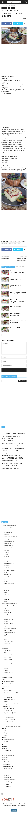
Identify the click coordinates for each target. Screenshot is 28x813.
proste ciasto (5, 243)
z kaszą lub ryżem (8, 641)
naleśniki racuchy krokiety (10, 628)
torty (5, 597)
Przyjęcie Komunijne (10, 713)
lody (7, 552)
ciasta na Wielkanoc (8, 606)
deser (15, 443)
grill (3, 679)
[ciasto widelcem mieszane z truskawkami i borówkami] (5, 294)
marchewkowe (8, 568)
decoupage (7, 775)
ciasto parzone (8, 548)
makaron (15, 453)
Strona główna (4, 5)
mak (11, 453)
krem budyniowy (5, 453)
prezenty (6, 784)
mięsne (6, 626)
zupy (5, 646)
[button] (26, 2)
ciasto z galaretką (8, 438)
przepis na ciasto (12, 243)
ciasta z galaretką (9, 539)
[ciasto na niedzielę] (5, 329)
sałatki (4, 748)
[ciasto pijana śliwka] (5, 308)
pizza (4, 737)
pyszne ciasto (5, 463)
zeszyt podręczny (6, 786)
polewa (6, 585)
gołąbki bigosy (7, 612)
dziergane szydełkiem (9, 779)
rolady (6, 592)
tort (7, 466)
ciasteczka (19, 431)
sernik (22, 463)
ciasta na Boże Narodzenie (9, 603)
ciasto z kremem (8, 441)
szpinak (3, 465)
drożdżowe (7, 559)
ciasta (9, 7)
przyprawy (5, 746)
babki (6, 530)
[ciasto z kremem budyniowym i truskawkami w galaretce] (5, 301)
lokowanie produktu (7, 684)
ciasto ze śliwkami (21, 241)
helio (13, 450)
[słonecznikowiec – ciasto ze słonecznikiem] (5, 322)
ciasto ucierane (13, 241)
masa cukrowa (8, 663)
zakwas (6, 735)
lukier (5, 661)
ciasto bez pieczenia (19, 433)
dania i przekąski (10, 717)
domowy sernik (5, 448)
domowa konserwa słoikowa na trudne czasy (22, 260)
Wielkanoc (7, 724)
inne (5, 652)
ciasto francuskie (7, 436)
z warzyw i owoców (9, 672)
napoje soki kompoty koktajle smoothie (14, 704)
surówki (6, 637)
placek (20, 455)
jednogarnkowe (8, 619)
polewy (6, 668)
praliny (6, 588)
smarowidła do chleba (8, 755)
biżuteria (6, 770)
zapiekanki (7, 643)
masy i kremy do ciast (9, 570)
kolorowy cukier (8, 657)
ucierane (12, 7)
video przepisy (6, 764)
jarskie (6, 617)
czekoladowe (7, 650)
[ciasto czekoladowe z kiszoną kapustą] (5, 315)
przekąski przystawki (8, 739)
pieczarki (11, 455)
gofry (6, 561)
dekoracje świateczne (9, 777)
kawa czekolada (8, 697)
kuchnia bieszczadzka (8, 681)
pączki (10, 463)
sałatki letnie (7, 750)
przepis (3, 458)
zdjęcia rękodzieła (7, 768)
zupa (15, 468)
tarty (5, 639)
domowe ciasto (20, 443)
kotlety (6, 621)
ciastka (3, 433)
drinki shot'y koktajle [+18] (11, 692)
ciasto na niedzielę (15, 328)
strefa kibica (5, 762)
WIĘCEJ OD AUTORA (20, 267)
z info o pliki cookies (7, 766)
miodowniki (7, 574)
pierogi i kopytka (8, 630)
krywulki (8, 773)
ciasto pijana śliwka (15, 306)
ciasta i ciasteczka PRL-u (10, 536)
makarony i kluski (8, 623)
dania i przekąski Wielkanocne (13, 726)
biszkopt (8, 431)
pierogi (15, 455)
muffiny (6, 577)
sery (3, 753)
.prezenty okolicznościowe (9, 525)
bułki (5, 730)
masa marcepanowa (9, 666)
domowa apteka (6, 675)
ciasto (7, 241)
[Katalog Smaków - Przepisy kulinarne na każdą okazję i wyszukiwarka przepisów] (14, 795)
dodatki (6, 556)
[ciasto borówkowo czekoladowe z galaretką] (5, 272)
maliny (19, 453)
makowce (7, 565)
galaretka (4, 450)
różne (7, 554)
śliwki (19, 243)
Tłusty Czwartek (8, 721)
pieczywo (5, 728)
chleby (6, 733)
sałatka (16, 463)
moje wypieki (5, 455)
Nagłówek (5, 686)
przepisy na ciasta (18, 460)
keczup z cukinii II (5, 258)
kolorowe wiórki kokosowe (11, 655)
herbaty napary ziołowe (10, 695)
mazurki (6, 572)
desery (6, 550)
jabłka (17, 450)
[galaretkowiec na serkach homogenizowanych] (5, 279)
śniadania (5, 757)
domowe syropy (8, 690)
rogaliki (6, 590)
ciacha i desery (12, 5)
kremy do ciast (8, 659)
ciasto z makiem (18, 441)
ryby (5, 634)
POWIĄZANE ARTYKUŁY (8, 267)
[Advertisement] (14, 60)
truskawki (13, 465)
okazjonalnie (6, 706)
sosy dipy (5, 759)
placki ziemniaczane (9, 632)
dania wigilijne (9, 710)
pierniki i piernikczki (9, 583)
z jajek (6, 670)
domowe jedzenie (6, 445)
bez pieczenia (8, 532)
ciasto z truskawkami (7, 443)
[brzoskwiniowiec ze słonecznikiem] (5, 286)
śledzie (6, 741)
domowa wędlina (7, 677)
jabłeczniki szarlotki (9, 563)
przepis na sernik (7, 460)
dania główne (6, 608)
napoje (5, 688)
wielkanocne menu (7, 468)
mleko (6, 701)
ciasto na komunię (16, 436)
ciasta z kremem (9, 541)
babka (3, 431)
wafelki (6, 601)
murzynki (6, 579)
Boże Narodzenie (9, 708)
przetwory (5, 744)
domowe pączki (15, 445)
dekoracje (5, 648)
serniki (6, 594)
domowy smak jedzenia (17, 448)
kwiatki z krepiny (8, 782)
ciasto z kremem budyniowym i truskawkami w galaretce (18, 301)
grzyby (9, 450)
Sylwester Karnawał (9, 719)
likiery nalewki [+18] (9, 699)
